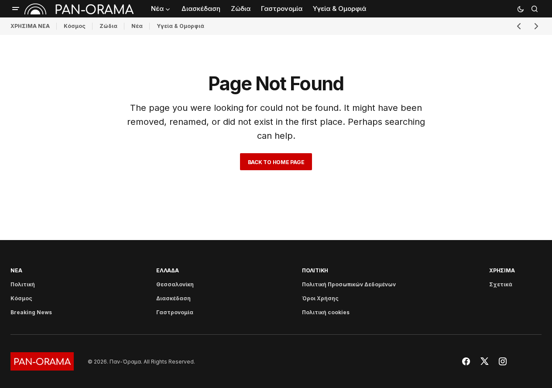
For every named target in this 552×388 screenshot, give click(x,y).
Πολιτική (22, 284)
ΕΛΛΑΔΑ (167, 270)
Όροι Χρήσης (320, 298)
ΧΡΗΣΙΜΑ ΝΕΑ (30, 26)
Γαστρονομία (174, 312)
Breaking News (31, 312)
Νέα (137, 26)
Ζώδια (108, 26)
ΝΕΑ (16, 270)
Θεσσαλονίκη (175, 284)
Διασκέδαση (173, 298)
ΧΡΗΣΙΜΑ (501, 270)
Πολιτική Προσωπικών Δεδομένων (349, 284)
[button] (15, 8)
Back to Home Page (276, 162)
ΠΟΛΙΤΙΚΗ (315, 270)
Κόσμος (75, 26)
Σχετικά (500, 284)
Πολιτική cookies (326, 312)
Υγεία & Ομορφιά (180, 26)
